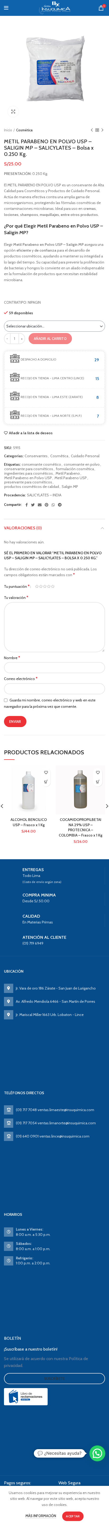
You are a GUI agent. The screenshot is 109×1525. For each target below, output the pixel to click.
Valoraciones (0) (23, 527)
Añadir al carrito (50, 338)
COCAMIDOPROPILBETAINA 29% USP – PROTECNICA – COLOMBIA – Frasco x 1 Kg (80, 827)
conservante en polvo (82, 464)
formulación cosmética (75, 469)
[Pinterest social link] (46, 504)
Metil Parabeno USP (70, 478)
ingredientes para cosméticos (28, 473)
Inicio (8, 130)
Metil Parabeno (68, 473)
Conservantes (36, 456)
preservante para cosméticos (28, 482)
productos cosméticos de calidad (31, 486)
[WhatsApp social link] (53, 504)
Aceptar (73, 1516)
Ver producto (46, 782)
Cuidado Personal (85, 456)
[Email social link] (39, 504)
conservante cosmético (41, 464)
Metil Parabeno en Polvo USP (28, 478)
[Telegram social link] (59, 504)
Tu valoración (16, 597)
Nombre (12, 657)
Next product (102, 130)
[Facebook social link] (26, 504)
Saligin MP (70, 486)
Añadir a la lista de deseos (31, 433)
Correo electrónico (21, 678)
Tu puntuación (17, 586)
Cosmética (24, 130)
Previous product (91, 130)
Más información (40, 1516)
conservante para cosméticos (28, 469)
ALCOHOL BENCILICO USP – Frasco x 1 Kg (29, 822)
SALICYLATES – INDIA (44, 495)
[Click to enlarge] (13, 111)
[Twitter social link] (32, 504)
